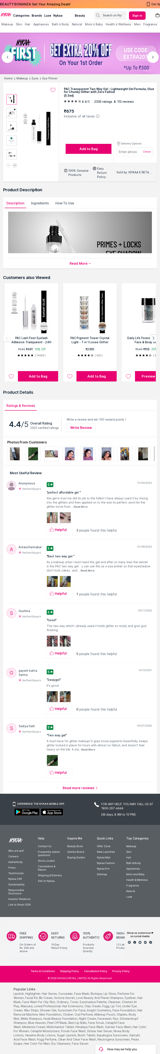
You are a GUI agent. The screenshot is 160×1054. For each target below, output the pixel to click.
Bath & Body (133, 863)
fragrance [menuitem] (150, 24)
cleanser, (114, 1002)
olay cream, (93, 1006)
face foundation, (124, 1010)
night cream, (88, 1018)
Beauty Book (75, 846)
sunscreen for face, (72, 1010)
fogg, (106, 1006)
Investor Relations (19, 899)
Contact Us (44, 846)
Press (12, 867)
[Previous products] (6, 338)
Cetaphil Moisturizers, (45, 1031)
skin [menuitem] (19, 24)
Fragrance (132, 885)
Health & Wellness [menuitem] (118, 24)
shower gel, (48, 1010)
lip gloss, (110, 993)
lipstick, (19, 993)
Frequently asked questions (49, 853)
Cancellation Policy (95, 971)
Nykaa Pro (103, 868)
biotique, (97, 993)
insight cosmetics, (99, 1010)
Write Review (81, 428)
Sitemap (102, 874)
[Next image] (15, 165)
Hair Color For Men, (37, 1043)
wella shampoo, (31, 1018)
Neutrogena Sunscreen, (114, 1039)
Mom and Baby (135, 874)
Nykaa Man (103, 857)
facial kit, (31, 998)
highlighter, (33, 993)
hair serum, (50, 993)
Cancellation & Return (46, 868)
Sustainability (16, 884)
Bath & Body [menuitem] (60, 24)
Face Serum (80, 1043)
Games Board (75, 851)
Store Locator (46, 860)
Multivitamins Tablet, (61, 1027)
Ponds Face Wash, (73, 1031)
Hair (128, 857)
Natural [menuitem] (77, 24)
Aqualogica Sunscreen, (112, 1035)
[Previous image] (8, 165)
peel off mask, (57, 1022)
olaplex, (122, 1014)
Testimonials (16, 873)
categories (21, 15)
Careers (13, 856)
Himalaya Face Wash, (89, 1027)
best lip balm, (77, 1022)
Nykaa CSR (15, 878)
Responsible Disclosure (16, 892)
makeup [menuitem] (7, 24)
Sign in (137, 15)
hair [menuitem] (27, 24)
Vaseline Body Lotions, (40, 1035)
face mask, (82, 993)
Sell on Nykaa (46, 880)
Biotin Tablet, (87, 1035)
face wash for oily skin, (39, 1002)
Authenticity (15, 862)
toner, (74, 1002)
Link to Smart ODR (19, 904)
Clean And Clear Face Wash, (77, 1039)
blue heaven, (37, 1022)
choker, (68, 1014)
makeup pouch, (105, 1014)
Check (147, 151)
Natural (130, 891)
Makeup (22, 78)
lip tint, (116, 1006)
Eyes (35, 78)
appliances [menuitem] (41, 24)
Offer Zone (103, 846)
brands (37, 15)
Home (8, 78)
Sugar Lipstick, (67, 1035)
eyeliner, (130, 998)
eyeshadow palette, (93, 1002)
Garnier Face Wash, (118, 1027)
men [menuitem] (137, 24)
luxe (47, 15)
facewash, (105, 1018)
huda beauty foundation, (60, 1018)
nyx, (116, 1018)
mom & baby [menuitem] (94, 24)
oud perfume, (84, 1014)
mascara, (27, 1006)
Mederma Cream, (34, 1027)
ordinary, (63, 1002)
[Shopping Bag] (157, 15)
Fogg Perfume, (47, 1039)
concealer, (65, 993)
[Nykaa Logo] (6, 14)
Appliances (133, 868)
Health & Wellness (137, 879)
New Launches (106, 851)
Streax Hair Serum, (100, 1031)
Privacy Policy (121, 971)
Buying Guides (76, 857)
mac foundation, (50, 1014)
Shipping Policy (69, 971)
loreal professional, (47, 1006)
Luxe (129, 896)
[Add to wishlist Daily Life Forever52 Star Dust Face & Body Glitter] (128, 376)
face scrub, (96, 1022)
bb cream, (46, 998)
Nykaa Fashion (106, 863)
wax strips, (31, 1010)
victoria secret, (64, 998)
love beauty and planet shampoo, (100, 998)
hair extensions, (73, 1006)
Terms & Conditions (43, 971)
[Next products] (153, 338)
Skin (128, 851)
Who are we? (16, 850)
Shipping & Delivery (50, 875)
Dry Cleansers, (61, 1043)
